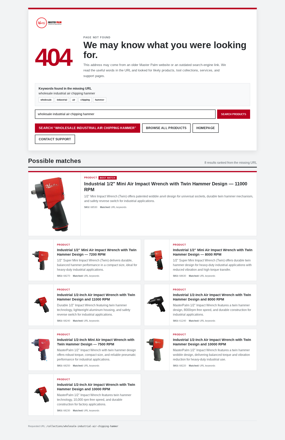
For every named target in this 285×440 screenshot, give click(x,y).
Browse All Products (166, 128)
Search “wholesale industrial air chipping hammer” (87, 128)
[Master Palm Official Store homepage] (49, 28)
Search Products (233, 114)
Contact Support (55, 139)
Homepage (205, 128)
